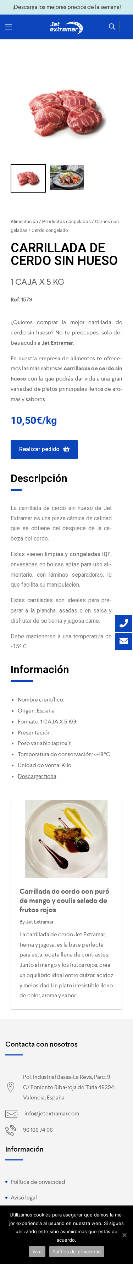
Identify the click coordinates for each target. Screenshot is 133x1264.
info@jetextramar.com (51, 1113)
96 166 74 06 (38, 1129)
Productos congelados (66, 221)
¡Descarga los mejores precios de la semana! (66, 7)
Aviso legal (24, 1197)
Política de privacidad (38, 1182)
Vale (37, 1251)
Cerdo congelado (50, 230)
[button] (44, 449)
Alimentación (24, 221)
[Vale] (124, 1234)
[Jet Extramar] (66, 28)
